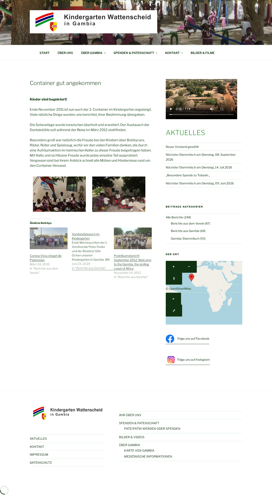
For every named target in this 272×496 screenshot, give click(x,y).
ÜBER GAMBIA (91, 53)
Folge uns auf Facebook (193, 338)
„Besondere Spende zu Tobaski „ (188, 175)
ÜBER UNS (65, 53)
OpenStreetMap (180, 288)
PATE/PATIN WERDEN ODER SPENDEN (152, 428)
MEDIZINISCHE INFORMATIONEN (148, 456)
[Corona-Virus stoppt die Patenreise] (49, 238)
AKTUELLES (38, 438)
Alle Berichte (174, 217)
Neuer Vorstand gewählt (182, 146)
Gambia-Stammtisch (185, 238)
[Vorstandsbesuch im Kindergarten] (93, 249)
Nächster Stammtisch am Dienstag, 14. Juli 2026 (199, 167)
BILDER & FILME (203, 53)
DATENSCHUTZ (41, 462)
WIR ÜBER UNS (130, 415)
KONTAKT (172, 53)
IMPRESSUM (39, 454)
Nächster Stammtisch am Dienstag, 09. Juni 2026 (200, 183)
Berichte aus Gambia (185, 231)
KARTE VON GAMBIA (139, 450)
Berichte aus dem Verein (187, 223)
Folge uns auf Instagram (193, 359)
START (45, 53)
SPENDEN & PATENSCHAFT (133, 53)
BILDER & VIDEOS (131, 437)
